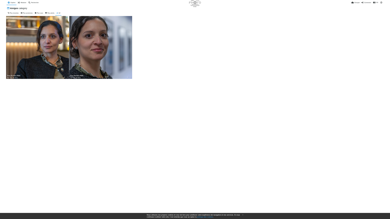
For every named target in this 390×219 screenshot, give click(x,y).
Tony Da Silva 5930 (76, 75)
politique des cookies (205, 217)
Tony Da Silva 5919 (13, 75)
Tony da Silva (14, 77)
